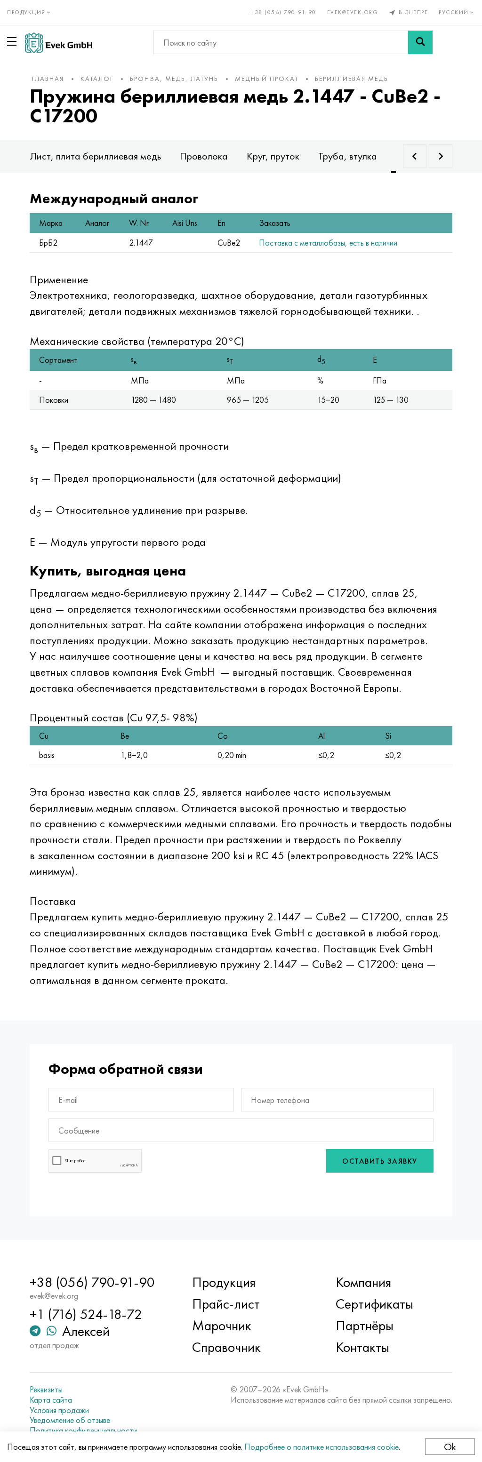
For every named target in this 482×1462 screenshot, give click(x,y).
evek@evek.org (352, 12)
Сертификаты (374, 1303)
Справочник (226, 1347)
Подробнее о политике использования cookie (321, 1446)
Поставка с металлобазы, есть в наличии (328, 242)
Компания (363, 1282)
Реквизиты (46, 1389)
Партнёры (365, 1325)
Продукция (224, 1282)
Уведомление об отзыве (70, 1420)
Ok (450, 1447)
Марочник (221, 1325)
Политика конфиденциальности (83, 1430)
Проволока (204, 156)
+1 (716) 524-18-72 (86, 1314)
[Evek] (58, 42)
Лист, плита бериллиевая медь (95, 156)
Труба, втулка (347, 156)
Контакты (362, 1347)
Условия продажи (59, 1410)
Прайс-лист (226, 1303)
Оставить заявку (380, 1161)
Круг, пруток (273, 156)
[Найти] (420, 42)
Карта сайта (51, 1400)
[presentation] (414, 156)
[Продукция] (13, 41)
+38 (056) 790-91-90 (283, 12)
